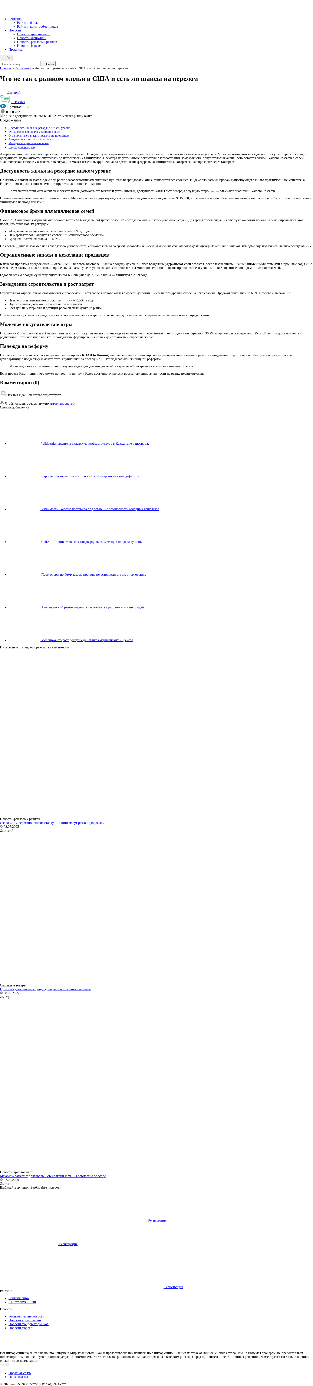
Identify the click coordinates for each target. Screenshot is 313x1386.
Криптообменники (22, 1302)
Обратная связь (20, 1373)
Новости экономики (31, 38)
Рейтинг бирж (27, 22)
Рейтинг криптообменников (37, 26)
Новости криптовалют (33, 34)
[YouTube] (7, 1365)
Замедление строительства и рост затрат (34, 139)
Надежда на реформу (22, 147)
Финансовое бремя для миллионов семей (35, 131)
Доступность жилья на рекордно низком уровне (39, 128)
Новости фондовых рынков (37, 42)
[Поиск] (6, 58)
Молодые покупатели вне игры (29, 143)
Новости (15, 30)
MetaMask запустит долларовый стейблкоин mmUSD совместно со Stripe (53, 1176)
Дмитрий (14, 92)
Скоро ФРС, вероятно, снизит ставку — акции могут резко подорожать (52, 823)
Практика (16, 49)
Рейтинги (16, 19)
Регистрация (157, 1220)
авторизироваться (62, 403)
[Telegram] (2, 1365)
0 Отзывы (18, 102)
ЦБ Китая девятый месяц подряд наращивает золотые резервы (45, 989)
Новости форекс (29, 45)
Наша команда (19, 1377)
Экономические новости (26, 1316)
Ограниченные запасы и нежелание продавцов (39, 135)
